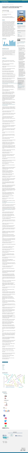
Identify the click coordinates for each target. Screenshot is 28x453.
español (3, 367)
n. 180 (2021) (19, 32)
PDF (18, 23)
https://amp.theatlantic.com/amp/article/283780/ (7, 202)
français (3, 368)
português (3, 369)
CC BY (22, 52)
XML (21, 23)
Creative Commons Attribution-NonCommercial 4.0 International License (21, 43)
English (3, 366)
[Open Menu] (2, 2)
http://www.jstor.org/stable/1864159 (7, 209)
